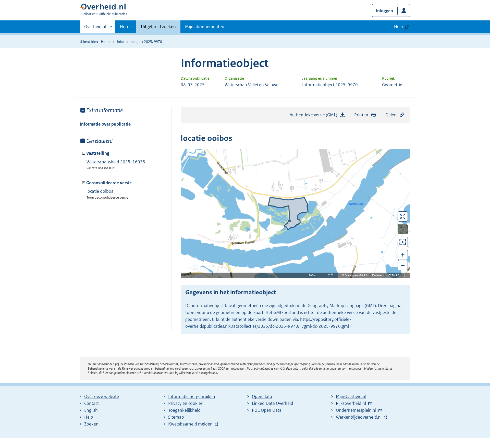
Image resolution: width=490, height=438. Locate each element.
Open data (262, 396)
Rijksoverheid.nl (351, 403)
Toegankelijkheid (184, 410)
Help (88, 417)
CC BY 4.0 (395, 275)
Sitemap (176, 417)
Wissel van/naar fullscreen (403, 216)
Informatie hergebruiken (191, 396)
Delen (391, 115)
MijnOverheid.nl (351, 396)
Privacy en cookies (185, 403)
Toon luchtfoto (403, 229)
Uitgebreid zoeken (158, 26)
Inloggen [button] (384, 11)
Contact (91, 403)
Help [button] (398, 26)
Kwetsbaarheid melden (190, 424)
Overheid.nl (95, 28)
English (91, 410)
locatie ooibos (100, 191)
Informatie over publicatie (105, 124)
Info (330, 274)
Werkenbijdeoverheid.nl (359, 417)
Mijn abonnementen (204, 26)
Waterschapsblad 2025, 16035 (116, 162)
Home (126, 26)
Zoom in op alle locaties (403, 242)
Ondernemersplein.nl (356, 410)
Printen (361, 115)
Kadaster (378, 275)
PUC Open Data (266, 410)
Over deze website (101, 396)
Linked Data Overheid (272, 403)
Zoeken (91, 424)
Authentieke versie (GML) (315, 116)
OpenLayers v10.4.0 (357, 275)
